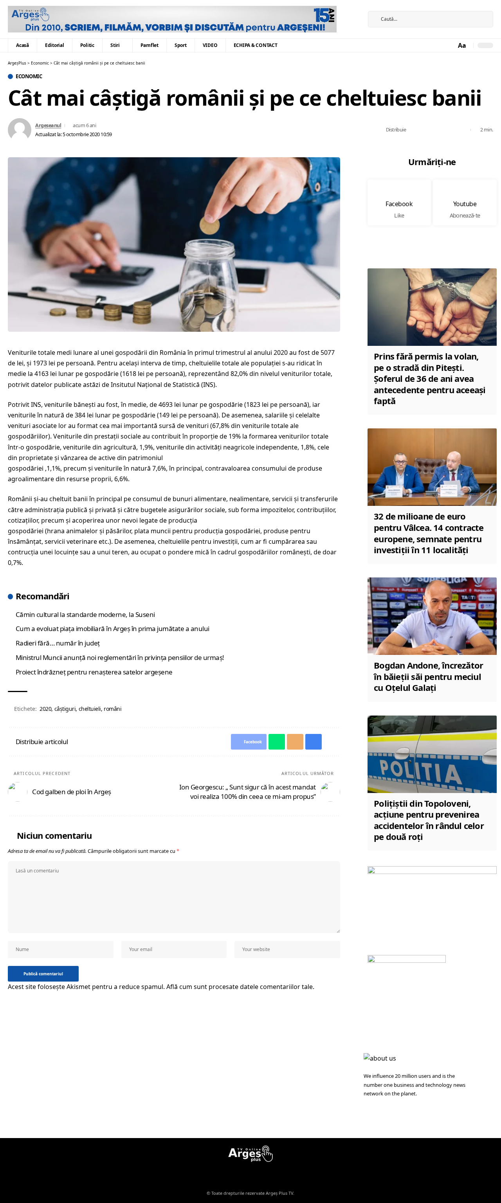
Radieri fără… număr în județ (58, 642)
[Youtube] (465, 202)
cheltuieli (90, 708)
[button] (462, 45)
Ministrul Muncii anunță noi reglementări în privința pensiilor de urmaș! (120, 657)
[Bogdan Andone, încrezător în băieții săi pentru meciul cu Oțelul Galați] (432, 616)
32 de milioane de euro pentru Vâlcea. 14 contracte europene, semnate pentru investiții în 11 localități (428, 533)
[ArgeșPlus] (172, 19)
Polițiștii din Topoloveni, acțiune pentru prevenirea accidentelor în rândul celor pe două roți (429, 820)
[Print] (450, 130)
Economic (29, 76)
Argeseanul (48, 125)
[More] (462, 130)
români (112, 708)
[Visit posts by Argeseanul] (19, 130)
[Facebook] (350, 14)
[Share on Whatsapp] (426, 130)
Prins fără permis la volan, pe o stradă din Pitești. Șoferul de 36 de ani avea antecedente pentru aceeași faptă (429, 378)
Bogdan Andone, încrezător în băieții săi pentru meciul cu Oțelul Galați (428, 676)
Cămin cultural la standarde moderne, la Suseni (85, 614)
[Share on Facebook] (414, 130)
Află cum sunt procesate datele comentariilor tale (239, 986)
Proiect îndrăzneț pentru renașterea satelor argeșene (94, 671)
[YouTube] (350, 24)
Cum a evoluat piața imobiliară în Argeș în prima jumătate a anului (112, 628)
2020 (45, 708)
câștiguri (65, 708)
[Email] (438, 130)
